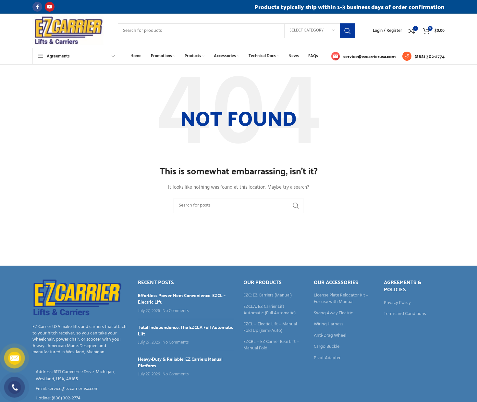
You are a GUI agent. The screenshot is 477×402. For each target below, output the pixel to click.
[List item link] (80, 389)
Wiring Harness (328, 324)
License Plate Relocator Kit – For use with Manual (341, 298)
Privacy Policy (397, 303)
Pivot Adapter (327, 358)
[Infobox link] (363, 56)
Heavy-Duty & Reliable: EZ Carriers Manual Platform (180, 362)
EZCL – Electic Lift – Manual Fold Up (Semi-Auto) (270, 327)
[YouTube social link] (50, 7)
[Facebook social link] (37, 7)
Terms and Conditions (405, 314)
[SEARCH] (347, 30)
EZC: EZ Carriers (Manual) (267, 295)
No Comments (176, 311)
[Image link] (77, 298)
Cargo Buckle (326, 347)
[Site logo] (68, 30)
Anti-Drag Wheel (330, 336)
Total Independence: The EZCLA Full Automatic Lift (185, 330)
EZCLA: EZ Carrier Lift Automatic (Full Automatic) (269, 310)
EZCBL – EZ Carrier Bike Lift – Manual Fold (271, 345)
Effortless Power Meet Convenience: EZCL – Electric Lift (182, 298)
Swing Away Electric (333, 313)
